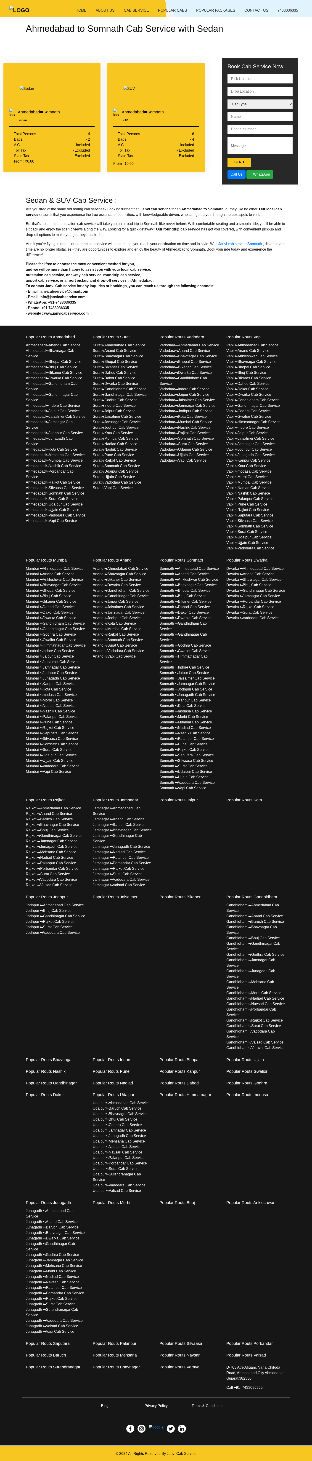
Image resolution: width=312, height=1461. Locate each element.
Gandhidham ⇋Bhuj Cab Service (253, 938)
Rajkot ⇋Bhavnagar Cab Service (52, 825)
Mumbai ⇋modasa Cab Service (51, 695)
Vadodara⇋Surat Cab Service (183, 444)
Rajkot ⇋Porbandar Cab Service (52, 868)
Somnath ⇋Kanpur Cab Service (185, 700)
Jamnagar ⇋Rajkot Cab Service (118, 868)
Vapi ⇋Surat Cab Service (246, 532)
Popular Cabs (172, 10)
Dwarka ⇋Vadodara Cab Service (253, 618)
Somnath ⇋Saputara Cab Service (186, 755)
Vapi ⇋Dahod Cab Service (248, 383)
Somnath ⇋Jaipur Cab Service (184, 673)
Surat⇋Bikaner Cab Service (115, 367)
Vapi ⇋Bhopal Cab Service (248, 367)
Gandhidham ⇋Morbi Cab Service (253, 993)
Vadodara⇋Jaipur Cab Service (184, 394)
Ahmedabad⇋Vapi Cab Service (51, 521)
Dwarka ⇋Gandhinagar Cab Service (255, 590)
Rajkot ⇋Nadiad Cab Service (49, 857)
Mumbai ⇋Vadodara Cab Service (52, 766)
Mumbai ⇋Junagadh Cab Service (53, 678)
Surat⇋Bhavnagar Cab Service (118, 356)
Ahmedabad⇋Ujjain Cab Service (52, 510)
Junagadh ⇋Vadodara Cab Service (54, 1320)
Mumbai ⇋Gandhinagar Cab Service (55, 629)
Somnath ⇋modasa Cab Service (185, 711)
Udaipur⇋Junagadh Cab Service (119, 1136)
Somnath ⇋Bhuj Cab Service (182, 596)
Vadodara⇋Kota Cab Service (183, 416)
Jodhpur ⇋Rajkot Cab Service (50, 921)
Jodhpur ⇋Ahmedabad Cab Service (55, 905)
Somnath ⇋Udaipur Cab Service (185, 771)
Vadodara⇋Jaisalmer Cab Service (187, 400)
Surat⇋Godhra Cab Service (115, 400)
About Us (105, 10)
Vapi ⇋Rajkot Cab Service (247, 510)
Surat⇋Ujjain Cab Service (114, 477)
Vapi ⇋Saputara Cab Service (249, 515)
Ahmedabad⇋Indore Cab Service (53, 405)
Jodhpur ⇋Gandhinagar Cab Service (55, 916)
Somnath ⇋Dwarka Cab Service (185, 618)
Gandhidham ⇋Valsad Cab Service (254, 1042)
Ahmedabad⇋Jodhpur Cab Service (54, 433)
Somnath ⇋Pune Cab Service (183, 744)
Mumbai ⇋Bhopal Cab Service (50, 590)
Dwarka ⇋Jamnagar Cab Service (253, 596)
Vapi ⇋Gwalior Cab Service (248, 416)
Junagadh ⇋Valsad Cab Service (52, 1326)
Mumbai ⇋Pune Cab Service (49, 722)
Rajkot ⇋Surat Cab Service (48, 874)
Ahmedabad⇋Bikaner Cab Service (54, 373)
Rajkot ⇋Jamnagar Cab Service (51, 841)
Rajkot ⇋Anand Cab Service (49, 814)
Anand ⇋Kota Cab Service (114, 623)
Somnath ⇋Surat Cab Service (183, 766)
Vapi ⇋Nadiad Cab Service (248, 488)
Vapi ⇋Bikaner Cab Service (248, 378)
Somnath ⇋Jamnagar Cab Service (187, 684)
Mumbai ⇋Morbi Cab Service (49, 700)
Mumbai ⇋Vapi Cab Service (48, 771)
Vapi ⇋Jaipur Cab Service (247, 433)
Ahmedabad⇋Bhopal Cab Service (53, 362)
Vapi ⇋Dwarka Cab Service (248, 394)
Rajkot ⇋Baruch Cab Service (49, 819)
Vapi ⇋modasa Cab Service (249, 471)
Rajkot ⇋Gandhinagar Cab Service (54, 836)
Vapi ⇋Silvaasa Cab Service (249, 521)
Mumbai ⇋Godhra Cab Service (51, 634)
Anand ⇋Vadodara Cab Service (118, 651)
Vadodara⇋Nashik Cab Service (185, 427)
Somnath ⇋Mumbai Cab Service (185, 722)
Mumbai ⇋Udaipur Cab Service (51, 755)
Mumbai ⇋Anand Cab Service (50, 574)
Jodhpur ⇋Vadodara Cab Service (53, 932)
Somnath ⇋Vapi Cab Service (182, 788)
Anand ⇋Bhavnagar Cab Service (119, 574)
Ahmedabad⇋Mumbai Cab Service (54, 460)
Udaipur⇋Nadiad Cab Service (117, 1147)
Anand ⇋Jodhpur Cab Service (117, 618)
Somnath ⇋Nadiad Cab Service (185, 728)
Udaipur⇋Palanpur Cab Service (119, 1158)
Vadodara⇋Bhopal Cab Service (185, 362)
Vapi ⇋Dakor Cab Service (247, 389)
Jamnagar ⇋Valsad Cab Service (119, 885)
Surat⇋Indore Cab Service (114, 405)
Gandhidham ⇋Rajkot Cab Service (254, 1020)
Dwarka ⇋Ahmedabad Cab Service (255, 568)
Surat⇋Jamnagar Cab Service (117, 422)
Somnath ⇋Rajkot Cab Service (184, 750)
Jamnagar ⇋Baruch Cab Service (119, 825)
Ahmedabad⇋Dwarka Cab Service (54, 378)
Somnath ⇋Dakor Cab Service (184, 612)
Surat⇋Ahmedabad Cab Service (119, 345)
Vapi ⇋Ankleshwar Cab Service (252, 356)
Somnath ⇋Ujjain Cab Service (184, 777)
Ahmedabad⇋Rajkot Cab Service (53, 482)
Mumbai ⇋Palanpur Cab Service (52, 717)
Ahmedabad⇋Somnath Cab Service (55, 493)
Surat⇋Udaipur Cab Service (115, 471)
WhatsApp (261, 174)
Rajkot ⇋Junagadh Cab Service (51, 846)
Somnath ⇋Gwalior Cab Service (185, 651)
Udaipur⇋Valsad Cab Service (117, 1191)
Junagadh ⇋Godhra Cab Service (52, 1255)
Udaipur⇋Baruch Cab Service (117, 1108)
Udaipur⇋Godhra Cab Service (117, 1125)
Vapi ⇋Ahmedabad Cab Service (252, 345)
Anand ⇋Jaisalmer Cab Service (118, 607)
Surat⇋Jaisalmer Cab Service (117, 416)
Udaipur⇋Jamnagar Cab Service (119, 1130)
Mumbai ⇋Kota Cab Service (48, 689)
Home (81, 10)
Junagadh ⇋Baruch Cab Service (52, 1227)
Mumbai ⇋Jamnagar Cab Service (53, 667)
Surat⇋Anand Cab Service (114, 351)
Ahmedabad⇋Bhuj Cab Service (51, 367)
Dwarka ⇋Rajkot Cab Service (250, 607)
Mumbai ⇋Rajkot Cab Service (50, 728)
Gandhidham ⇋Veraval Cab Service (255, 1048)
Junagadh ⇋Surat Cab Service (51, 1304)
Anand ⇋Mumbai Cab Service (117, 629)
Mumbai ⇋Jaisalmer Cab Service (52, 662)
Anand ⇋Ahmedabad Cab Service (120, 568)
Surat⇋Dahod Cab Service (114, 373)
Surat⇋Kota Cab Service (113, 433)
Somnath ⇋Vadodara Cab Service (187, 782)
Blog (104, 1406)
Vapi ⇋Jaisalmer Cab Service (250, 438)
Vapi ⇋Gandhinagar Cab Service (253, 405)
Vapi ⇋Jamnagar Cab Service (250, 444)
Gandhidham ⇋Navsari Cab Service (255, 1004)
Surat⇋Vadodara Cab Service (117, 482)
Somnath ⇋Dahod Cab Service (184, 607)
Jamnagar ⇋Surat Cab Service (118, 874)
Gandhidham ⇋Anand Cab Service (254, 916)
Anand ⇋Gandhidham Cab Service (121, 590)
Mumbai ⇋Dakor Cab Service (50, 612)
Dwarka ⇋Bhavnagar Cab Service (254, 579)
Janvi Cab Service (181, 1454)
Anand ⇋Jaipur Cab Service (115, 601)
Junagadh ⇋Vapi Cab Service (50, 1331)
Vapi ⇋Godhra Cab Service (248, 411)
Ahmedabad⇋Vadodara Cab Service (55, 515)
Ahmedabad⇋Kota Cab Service (51, 449)
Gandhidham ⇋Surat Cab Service (253, 1026)
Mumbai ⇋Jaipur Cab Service (50, 656)
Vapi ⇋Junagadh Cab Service (250, 455)
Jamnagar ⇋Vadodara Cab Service (121, 879)
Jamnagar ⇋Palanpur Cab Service (121, 857)
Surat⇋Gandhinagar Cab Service (120, 394)
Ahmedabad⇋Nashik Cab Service (53, 466)
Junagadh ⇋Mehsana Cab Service (54, 1266)
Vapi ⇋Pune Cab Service (246, 504)
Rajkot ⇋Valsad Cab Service (49, 885)
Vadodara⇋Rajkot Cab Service (184, 433)
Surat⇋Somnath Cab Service (116, 466)
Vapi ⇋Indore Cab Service (247, 427)
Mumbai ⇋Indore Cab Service (50, 651)
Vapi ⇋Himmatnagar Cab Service (253, 422)
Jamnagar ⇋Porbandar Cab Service (122, 863)
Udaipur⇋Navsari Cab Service (117, 1152)
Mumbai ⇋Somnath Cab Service (52, 744)
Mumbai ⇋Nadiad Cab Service (51, 706)
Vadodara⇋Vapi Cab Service (182, 460)
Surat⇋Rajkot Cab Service (114, 460)
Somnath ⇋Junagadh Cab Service (187, 695)
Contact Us (256, 10)
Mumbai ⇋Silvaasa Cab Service (52, 739)
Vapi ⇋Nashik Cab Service (248, 493)
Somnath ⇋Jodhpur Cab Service (185, 689)
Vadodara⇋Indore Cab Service (184, 389)
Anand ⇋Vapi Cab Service (114, 656)
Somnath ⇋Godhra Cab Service (185, 645)
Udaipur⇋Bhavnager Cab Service (120, 1114)
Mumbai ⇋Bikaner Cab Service (51, 601)
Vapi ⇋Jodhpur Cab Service (249, 449)
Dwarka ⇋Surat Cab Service (249, 612)
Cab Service (136, 10)
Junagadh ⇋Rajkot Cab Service (51, 1298)
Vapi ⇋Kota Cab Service (246, 466)
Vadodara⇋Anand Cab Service (184, 351)
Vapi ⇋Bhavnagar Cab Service (251, 362)
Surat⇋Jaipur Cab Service (114, 411)
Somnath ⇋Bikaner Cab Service (185, 601)
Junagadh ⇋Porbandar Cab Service (55, 1293)
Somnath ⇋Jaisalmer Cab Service (187, 678)
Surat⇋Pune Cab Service (113, 455)
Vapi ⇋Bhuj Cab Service (246, 373)
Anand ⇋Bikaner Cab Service (117, 579)
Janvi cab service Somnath (240, 244)
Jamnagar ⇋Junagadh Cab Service (121, 846)
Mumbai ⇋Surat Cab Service (49, 750)
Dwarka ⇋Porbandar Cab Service (253, 601)
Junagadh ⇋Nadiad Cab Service (52, 1277)
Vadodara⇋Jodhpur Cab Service (185, 411)
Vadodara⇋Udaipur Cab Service (185, 449)
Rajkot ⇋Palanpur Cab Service (51, 863)
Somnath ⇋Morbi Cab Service (183, 717)
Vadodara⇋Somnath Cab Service (186, 438)
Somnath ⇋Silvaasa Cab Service (186, 761)
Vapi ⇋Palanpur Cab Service (249, 499)
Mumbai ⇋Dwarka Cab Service (51, 618)
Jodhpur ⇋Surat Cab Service (49, 927)
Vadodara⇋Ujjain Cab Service (184, 455)
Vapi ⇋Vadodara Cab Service (250, 548)
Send (239, 162)
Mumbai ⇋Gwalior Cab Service (51, 640)
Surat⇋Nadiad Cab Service (115, 444)
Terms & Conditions (207, 1406)
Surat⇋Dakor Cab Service (114, 378)
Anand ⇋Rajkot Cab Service (116, 634)
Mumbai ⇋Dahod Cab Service (50, 607)
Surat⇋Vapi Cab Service (113, 488)
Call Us (236, 174)
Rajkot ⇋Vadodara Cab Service (51, 879)
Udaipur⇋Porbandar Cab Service (120, 1163)
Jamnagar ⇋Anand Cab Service (119, 819)
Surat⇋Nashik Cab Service (115, 449)
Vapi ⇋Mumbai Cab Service (249, 482)
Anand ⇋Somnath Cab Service (118, 640)
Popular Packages (215, 10)
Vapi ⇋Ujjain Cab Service (247, 543)
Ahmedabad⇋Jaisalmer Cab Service (55, 416)
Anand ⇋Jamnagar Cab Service (119, 612)
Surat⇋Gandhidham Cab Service (119, 389)
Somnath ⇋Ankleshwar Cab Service (188, 579)
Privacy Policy (156, 1406)
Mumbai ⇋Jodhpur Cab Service (51, 673)
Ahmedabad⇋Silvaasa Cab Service (55, 488)
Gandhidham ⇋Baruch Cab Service (255, 921)
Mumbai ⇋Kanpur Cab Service (51, 684)
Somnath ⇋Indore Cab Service (184, 667)
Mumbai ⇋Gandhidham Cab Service (55, 623)
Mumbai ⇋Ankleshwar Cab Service (54, 579)
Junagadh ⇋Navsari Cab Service (52, 1282)
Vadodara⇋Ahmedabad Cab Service (189, 345)
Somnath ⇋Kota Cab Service (182, 706)
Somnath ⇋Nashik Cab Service (184, 733)
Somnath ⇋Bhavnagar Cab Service (188, 585)
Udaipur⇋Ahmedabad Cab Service (121, 1103)
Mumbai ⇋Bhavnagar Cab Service (54, 585)
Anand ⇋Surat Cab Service (115, 645)
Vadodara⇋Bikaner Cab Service (185, 367)
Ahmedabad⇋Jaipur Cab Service (53, 411)
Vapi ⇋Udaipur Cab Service (249, 537)
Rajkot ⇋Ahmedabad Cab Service (53, 808)
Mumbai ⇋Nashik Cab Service (50, 711)
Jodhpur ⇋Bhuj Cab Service (48, 910)
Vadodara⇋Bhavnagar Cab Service (188, 356)
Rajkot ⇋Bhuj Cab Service (47, 830)
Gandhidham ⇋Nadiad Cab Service (255, 998)
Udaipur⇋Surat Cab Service (115, 1169)
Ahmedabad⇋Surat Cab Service (52, 499)
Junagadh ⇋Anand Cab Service (52, 1222)
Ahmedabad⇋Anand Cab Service (53, 345)
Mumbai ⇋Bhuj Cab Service (48, 596)
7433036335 (288, 10)
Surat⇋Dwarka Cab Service (115, 383)
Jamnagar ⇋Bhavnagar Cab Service (122, 830)
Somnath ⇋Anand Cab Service (184, 574)
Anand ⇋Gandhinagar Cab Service (121, 596)
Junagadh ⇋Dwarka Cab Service (52, 1238)
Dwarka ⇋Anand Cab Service (250, 574)
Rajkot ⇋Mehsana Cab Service (51, 852)
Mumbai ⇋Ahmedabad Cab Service (55, 568)
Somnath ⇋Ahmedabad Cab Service (189, 568)
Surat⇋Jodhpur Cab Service (116, 427)
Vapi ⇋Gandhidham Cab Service (253, 400)
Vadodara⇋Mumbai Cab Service (185, 422)
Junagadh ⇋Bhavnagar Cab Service (55, 1233)
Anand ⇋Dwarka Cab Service (117, 585)
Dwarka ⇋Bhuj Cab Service (248, 585)
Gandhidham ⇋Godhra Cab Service (255, 954)
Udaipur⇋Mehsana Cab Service (119, 1141)
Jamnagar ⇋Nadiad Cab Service (119, 852)
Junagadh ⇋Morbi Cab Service (51, 1271)
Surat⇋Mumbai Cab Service (115, 438)
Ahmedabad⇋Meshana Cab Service (55, 455)
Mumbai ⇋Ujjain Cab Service (49, 761)
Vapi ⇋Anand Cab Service (247, 351)
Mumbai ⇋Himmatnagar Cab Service (56, 645)
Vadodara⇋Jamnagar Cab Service (187, 405)
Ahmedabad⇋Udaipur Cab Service (54, 504)
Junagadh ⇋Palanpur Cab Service (54, 1288)
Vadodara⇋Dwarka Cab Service (185, 373)
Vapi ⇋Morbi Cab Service (247, 477)
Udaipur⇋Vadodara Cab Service (119, 1185)
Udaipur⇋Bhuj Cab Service (115, 1119)
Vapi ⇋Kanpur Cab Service (248, 460)
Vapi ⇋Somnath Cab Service (249, 526)
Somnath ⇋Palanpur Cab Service (186, 739)
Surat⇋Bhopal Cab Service (115, 362)
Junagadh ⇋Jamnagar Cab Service (54, 1260)
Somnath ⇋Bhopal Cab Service (185, 590)
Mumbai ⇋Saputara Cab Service (52, 733)
